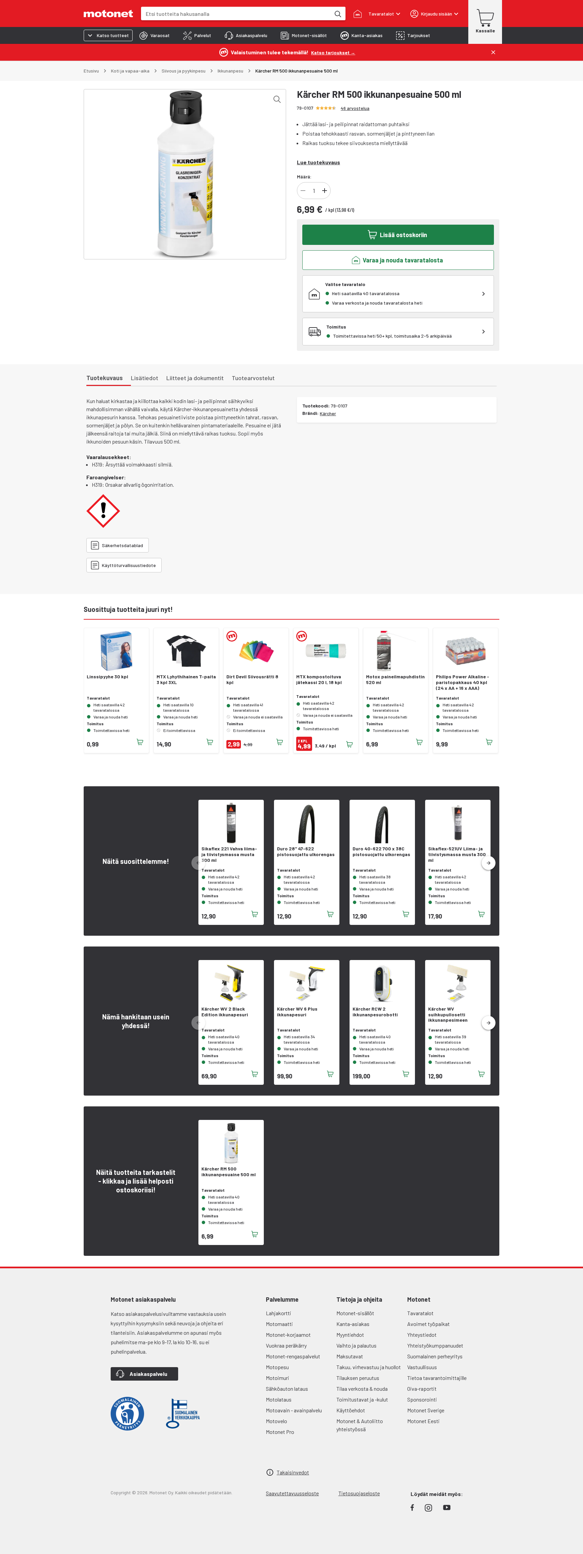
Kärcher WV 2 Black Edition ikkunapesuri (224, 1011)
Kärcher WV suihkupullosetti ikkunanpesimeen (448, 1014)
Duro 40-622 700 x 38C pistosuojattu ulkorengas (381, 851)
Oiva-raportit (422, 1388)
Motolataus (279, 1399)
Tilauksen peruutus (357, 1378)
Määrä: (304, 176)
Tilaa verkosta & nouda (362, 1388)
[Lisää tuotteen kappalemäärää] (324, 190)
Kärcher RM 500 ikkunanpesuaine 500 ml (228, 1171)
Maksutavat (349, 1356)
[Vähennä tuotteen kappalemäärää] (303, 190)
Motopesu (277, 1367)
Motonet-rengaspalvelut (293, 1356)
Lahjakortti (278, 1313)
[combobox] (236, 13)
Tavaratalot (420, 1313)
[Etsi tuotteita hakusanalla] (337, 13)
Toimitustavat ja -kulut (362, 1399)
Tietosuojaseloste (359, 1493)
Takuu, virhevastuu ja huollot (368, 1367)
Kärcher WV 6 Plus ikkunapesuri (297, 1011)
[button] (488, 863)
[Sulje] (493, 52)
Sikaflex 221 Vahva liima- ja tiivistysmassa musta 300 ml (229, 854)
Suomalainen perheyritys (435, 1356)
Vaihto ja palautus (356, 1345)
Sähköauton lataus (287, 1388)
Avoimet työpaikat (428, 1324)
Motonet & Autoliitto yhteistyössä (359, 1425)
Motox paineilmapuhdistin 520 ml (395, 679)
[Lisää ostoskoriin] (140, 742)
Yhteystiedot (422, 1334)
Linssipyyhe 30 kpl (107, 676)
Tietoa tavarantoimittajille (437, 1378)
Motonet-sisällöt (355, 1313)
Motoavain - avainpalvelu (294, 1410)
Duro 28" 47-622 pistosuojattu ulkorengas (306, 851)
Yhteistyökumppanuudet (435, 1345)
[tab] (154, 35)
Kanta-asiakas (352, 1324)
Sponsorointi (422, 1399)
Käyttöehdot (350, 1410)
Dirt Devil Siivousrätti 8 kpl (252, 679)
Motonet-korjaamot (288, 1334)
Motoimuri (277, 1378)
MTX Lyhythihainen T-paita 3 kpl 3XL (186, 679)
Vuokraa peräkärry (286, 1345)
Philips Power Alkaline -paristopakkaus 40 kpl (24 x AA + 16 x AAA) (462, 682)
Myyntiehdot (350, 1334)
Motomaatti (279, 1324)
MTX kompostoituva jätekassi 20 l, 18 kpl (319, 679)
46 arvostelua (355, 108)
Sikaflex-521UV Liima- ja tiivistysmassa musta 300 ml (457, 854)
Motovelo (276, 1421)
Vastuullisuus (422, 1367)
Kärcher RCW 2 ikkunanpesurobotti (375, 1011)
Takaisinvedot (293, 1472)
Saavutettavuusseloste (292, 1493)
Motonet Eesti (423, 1421)
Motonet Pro (280, 1432)
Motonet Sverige (425, 1410)
